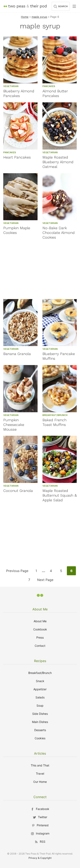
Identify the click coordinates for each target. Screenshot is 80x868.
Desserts (40, 730)
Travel (40, 773)
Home (25, 16)
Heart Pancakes (17, 157)
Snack (40, 681)
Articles (40, 753)
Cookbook (40, 629)
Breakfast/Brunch (40, 673)
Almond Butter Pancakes (55, 93)
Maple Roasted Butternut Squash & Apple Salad (59, 495)
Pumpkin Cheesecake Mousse (13, 424)
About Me (40, 609)
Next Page (45, 581)
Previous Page (17, 572)
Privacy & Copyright (40, 857)
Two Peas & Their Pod (25, 6)
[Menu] (74, 6)
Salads (40, 697)
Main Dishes (40, 722)
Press (40, 637)
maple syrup (39, 16)
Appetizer (40, 689)
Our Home (40, 781)
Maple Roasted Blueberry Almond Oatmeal (57, 162)
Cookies (40, 738)
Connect (40, 797)
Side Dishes (40, 713)
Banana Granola (17, 354)
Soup (40, 705)
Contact (40, 645)
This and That (40, 765)
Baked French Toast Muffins (54, 422)
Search (63, 6)
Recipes (40, 661)
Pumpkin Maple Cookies (16, 230)
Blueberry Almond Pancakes (18, 93)
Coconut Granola (18, 490)
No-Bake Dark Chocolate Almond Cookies (58, 232)
